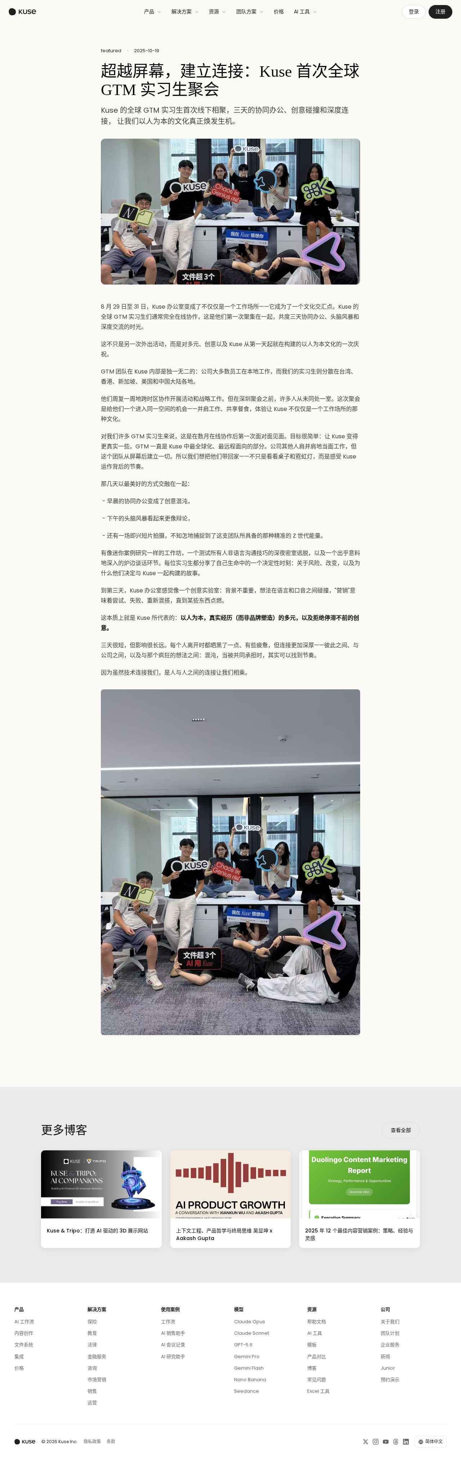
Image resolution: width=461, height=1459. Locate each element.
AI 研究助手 (173, 1356)
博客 (312, 1368)
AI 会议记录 (173, 1344)
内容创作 (23, 1333)
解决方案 (181, 11)
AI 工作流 (24, 1321)
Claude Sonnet (251, 1333)
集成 (19, 1356)
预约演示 (390, 1379)
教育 (92, 1333)
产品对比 (316, 1356)
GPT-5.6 (243, 1344)
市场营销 (97, 1379)
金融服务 (97, 1356)
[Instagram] (376, 1442)
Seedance (246, 1391)
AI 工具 (302, 11)
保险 (92, 1321)
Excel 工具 (318, 1391)
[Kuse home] (22, 11)
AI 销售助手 (173, 1333)
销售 (92, 1391)
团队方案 (246, 11)
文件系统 (23, 1344)
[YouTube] (386, 1442)
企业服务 (390, 1344)
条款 (111, 1441)
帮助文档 (316, 1321)
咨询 (92, 1368)
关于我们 (390, 1321)
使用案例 (170, 1309)
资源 (214, 11)
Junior (388, 1368)
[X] (365, 1442)
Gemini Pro (247, 1356)
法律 (92, 1344)
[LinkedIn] (406, 1442)
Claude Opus (249, 1321)
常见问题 (316, 1379)
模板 (312, 1344)
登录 (414, 11)
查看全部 (401, 1130)
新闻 (385, 1356)
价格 (279, 11)
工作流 (168, 1321)
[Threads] (396, 1442)
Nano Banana (250, 1379)
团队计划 (390, 1333)
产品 (149, 11)
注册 (440, 11)
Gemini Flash (249, 1368)
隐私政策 (92, 1441)
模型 (238, 1309)
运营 (92, 1402)
